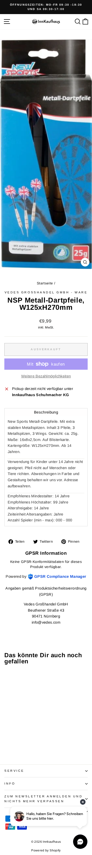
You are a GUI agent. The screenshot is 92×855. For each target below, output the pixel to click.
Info (9, 783)
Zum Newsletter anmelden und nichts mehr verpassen (43, 799)
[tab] (46, 412)
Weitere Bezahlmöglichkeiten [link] (46, 376)
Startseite (45, 283)
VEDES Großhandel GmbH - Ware (46, 292)
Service (14, 770)
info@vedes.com (46, 622)
